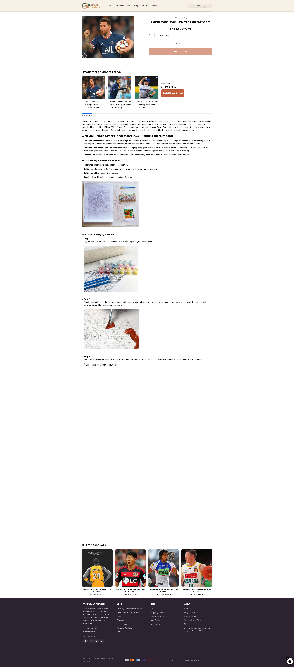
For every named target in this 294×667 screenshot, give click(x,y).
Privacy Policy (176, 660)
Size (150, 35)
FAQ (152, 609)
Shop (110, 6)
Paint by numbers (97, 160)
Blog (136, 6)
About (144, 6)
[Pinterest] (96, 641)
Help (153, 6)
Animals (120, 616)
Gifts (129, 6)
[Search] (210, 6)
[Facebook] (85, 641)
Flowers (120, 620)
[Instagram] (91, 641)
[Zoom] (84, 55)
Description (87, 116)
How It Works (190, 616)
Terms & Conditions (191, 660)
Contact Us (155, 624)
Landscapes (122, 624)
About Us (188, 609)
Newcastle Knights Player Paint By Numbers (164, 590)
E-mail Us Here (90, 632)
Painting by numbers (91, 121)
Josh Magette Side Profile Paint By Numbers (197, 590)
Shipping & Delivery (158, 612)
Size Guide (155, 620)
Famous (184, 18)
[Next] (212, 573)
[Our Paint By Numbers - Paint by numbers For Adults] (93, 6)
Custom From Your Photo (128, 612)
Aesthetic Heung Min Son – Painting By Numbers (130, 590)
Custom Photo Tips (192, 620)
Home (176, 18)
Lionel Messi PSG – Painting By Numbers (117, 127)
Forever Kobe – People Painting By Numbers (97, 590)
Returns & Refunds (158, 616)
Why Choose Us (191, 612)
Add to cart (180, 51)
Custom (119, 6)
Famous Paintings (124, 628)
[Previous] (81, 573)
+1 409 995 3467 (91, 629)
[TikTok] (102, 641)
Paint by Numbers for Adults (129, 609)
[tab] (87, 115)
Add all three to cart (173, 93)
